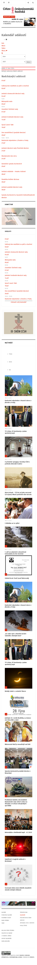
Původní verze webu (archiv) (25, 919)
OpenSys (31, 957)
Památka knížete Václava (10, 179)
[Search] (33, 2)
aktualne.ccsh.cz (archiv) (27, 923)
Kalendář (22, 915)
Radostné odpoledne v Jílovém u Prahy (15, 140)
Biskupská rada (7, 101)
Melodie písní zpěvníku (8, 930)
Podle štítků (23, 925)
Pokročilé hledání (7, 915)
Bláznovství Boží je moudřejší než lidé (17, 744)
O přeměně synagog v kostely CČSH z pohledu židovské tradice (17, 463)
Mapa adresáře (6, 941)
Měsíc (3, 46)
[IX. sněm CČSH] (18, 323)
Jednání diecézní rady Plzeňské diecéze (15, 148)
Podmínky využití (6, 917)
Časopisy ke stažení (7, 933)
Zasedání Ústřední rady (10, 109)
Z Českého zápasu (6, 935)
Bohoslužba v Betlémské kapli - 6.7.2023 (18, 832)
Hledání (4, 912)
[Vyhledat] (2, 53)
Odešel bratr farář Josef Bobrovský (17, 578)
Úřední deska (23, 912)
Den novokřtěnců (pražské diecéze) (13, 132)
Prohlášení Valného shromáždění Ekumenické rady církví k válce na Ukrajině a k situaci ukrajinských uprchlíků (16, 803)
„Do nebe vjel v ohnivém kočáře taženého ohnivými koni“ (15, 635)
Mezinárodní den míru (9, 156)
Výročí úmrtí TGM (7, 125)
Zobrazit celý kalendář (18, 302)
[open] (4, 2)
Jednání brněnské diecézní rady (12, 117)
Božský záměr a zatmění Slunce (15, 691)
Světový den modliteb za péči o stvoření (15, 86)
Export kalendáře (7, 938)
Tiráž (3, 923)
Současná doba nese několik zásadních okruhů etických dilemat (18, 889)
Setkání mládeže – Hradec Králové (14, 171)
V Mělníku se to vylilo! (12, 523)
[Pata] (18, 903)
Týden (3, 48)
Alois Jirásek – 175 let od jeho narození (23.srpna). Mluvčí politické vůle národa (18, 493)
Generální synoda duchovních (12, 164)
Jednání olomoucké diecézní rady (13, 93)
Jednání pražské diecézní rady (12, 187)
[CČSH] (19, 10)
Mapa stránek (5, 920)
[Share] (28, 2)
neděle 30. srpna (17, 19)
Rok (3, 43)
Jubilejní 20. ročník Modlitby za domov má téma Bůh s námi (18, 719)
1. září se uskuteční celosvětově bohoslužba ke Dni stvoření (15, 553)
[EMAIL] (6, 39)
